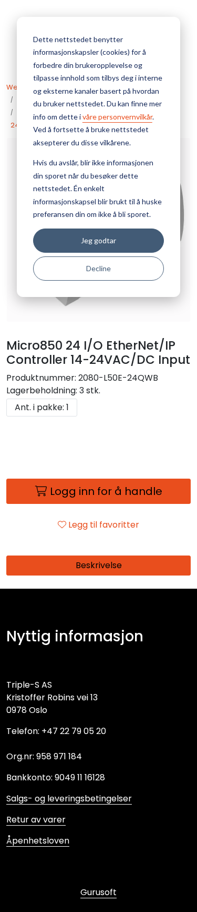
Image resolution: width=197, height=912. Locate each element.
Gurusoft (98, 892)
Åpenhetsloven (37, 841)
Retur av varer (36, 820)
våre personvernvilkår (117, 116)
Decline (98, 268)
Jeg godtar (98, 240)
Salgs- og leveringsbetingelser (69, 798)
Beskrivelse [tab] (99, 565)
